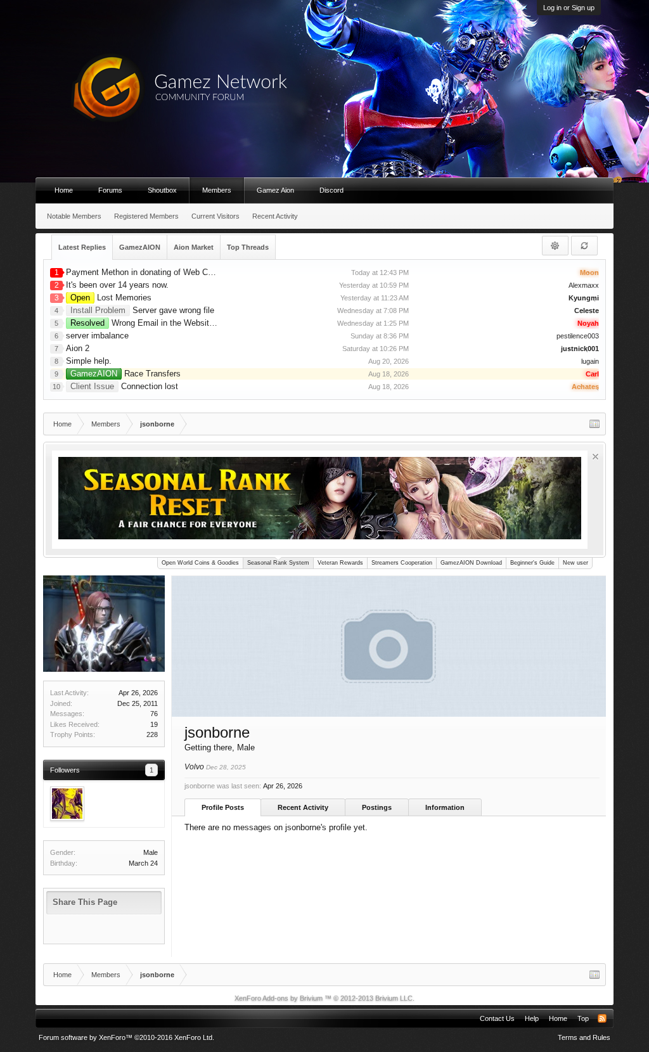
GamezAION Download (471, 563)
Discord (331, 190)
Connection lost (124, 386)
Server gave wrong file (142, 310)
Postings (377, 807)
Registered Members (146, 216)
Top (583, 1018)
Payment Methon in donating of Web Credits (147, 272)
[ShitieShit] (67, 803)
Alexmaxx (584, 285)
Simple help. (89, 361)
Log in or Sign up (568, 7)
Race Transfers (125, 373)
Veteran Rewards (340, 563)
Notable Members (74, 216)
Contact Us (497, 1018)
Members (216, 190)
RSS (602, 1018)
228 (152, 734)
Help (532, 1018)
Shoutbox (162, 190)
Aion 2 (77, 348)
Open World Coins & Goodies (200, 563)
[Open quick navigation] (594, 424)
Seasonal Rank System (278, 563)
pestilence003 (577, 336)
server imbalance (97, 335)
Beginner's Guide (532, 563)
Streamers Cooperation (401, 563)
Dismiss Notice (595, 456)
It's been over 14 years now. (117, 285)
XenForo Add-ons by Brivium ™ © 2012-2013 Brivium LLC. (324, 998)
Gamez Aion (275, 190)
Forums (110, 190)
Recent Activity (303, 807)
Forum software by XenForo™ (126, 1037)
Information (445, 807)
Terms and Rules (584, 1037)
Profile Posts (223, 807)
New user (575, 563)
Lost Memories (110, 297)
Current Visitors (215, 216)
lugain (590, 361)
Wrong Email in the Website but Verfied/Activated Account (197, 323)
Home (64, 190)
